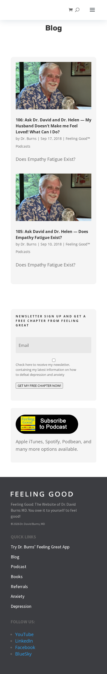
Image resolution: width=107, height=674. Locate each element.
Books (17, 576)
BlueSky (23, 654)
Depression (21, 606)
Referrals (19, 586)
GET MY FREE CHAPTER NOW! (39, 385)
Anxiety (17, 596)
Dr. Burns (29, 138)
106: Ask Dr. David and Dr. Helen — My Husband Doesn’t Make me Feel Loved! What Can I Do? (53, 126)
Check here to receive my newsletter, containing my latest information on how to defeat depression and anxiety (46, 369)
